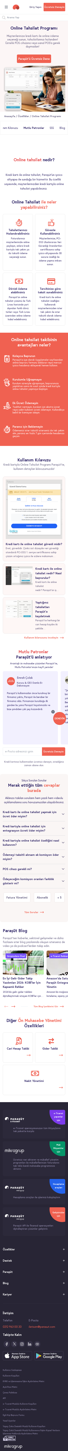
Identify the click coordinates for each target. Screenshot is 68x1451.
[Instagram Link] (22, 1344)
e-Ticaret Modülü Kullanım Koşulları (19, 1403)
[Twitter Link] (14, 1344)
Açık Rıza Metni (10, 1387)
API (4, 1398)
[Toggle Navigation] (6, 7)
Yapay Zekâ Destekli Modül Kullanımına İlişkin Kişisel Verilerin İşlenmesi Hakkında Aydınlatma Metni (31, 1432)
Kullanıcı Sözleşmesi (12, 1370)
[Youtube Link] (37, 1344)
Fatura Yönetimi (16, 897)
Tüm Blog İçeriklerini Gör (45, 1006)
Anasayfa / (11, 116)
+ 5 (59, 897)
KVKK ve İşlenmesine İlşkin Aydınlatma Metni (23, 1381)
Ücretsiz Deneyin (54, 7)
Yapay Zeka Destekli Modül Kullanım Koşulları (24, 1426)
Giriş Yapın (35, 7)
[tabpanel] (34, 174)
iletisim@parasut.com (42, 1326)
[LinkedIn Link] (29, 1344)
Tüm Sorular (31, 912)
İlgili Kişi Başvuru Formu (13, 1415)
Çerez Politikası (10, 1392)
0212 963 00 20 (12, 1326)
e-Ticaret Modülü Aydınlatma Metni (19, 1409)
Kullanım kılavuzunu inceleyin (41, 637)
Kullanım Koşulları (11, 1375)
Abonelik (42, 897)
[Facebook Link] (6, 1344)
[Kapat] (53, 712)
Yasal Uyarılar (9, 1420)
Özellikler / (25, 116)
